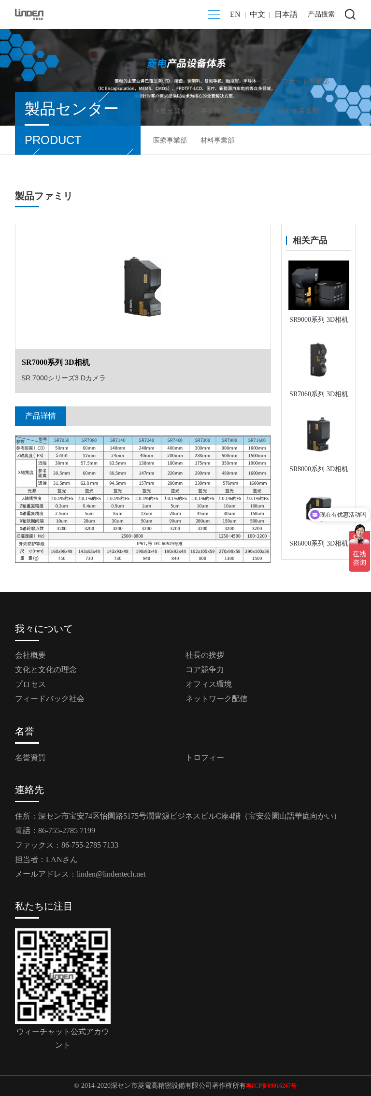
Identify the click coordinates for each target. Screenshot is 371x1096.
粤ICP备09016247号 (271, 1085)
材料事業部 (217, 140)
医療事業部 (170, 140)
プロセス (30, 684)
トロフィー (205, 757)
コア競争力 (205, 669)
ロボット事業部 (305, 81)
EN (235, 14)
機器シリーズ (173, 81)
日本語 (286, 14)
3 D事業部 (249, 111)
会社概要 (30, 655)
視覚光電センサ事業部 (187, 111)
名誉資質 (30, 757)
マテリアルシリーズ (237, 81)
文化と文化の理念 (46, 669)
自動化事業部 (298, 111)
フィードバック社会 (50, 698)
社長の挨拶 (205, 655)
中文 (257, 14)
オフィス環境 (209, 684)
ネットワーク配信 (216, 698)
